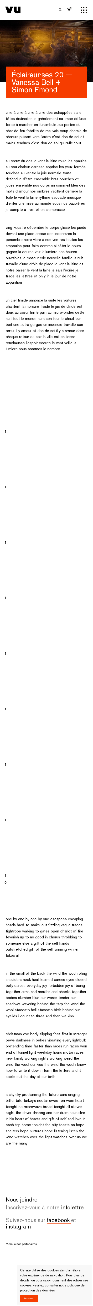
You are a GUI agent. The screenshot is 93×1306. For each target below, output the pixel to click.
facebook (59, 1200)
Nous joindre (21, 1180)
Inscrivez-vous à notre (45, 1188)
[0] (68, 10)
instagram (18, 1207)
